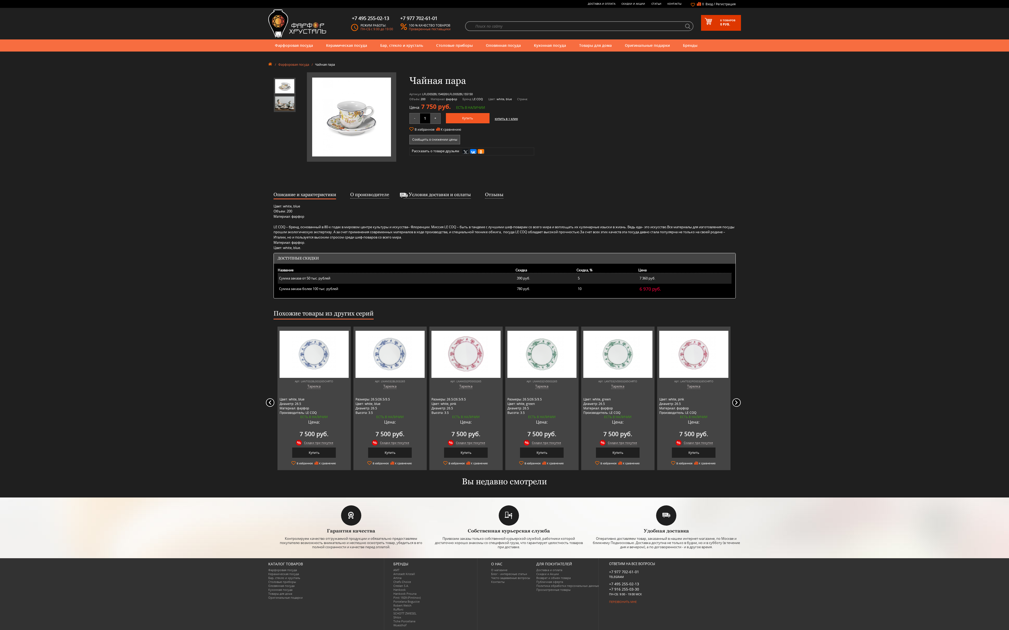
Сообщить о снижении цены (434, 139)
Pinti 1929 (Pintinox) (407, 597)
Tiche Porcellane (404, 621)
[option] (285, 86)
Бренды (690, 45)
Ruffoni (398, 609)
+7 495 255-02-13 (624, 583)
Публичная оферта (549, 582)
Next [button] (736, 402)
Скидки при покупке (318, 443)
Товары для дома (595, 45)
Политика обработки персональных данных (567, 586)
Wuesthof (399, 625)
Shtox (397, 617)
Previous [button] (270, 402)
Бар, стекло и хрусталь (401, 45)
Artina (397, 578)
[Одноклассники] (481, 151)
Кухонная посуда (550, 45)
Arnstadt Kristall (404, 574)
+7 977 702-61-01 (624, 571)
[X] (465, 151)
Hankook (399, 590)
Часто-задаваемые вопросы (510, 578)
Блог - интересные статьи (509, 574)
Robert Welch (402, 605)
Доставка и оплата (601, 4)
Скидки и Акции (633, 4)
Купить (467, 118)
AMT (396, 570)
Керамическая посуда (346, 45)
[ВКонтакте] (473, 151)
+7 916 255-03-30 (624, 589)
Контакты (674, 4)
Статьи (656, 4)
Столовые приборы (454, 45)
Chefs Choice (402, 582)
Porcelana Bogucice (406, 601)
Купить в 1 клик (506, 119)
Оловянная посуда (503, 45)
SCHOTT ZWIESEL (404, 613)
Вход (709, 4)
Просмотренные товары (553, 590)
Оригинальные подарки (647, 45)
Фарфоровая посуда (294, 45)
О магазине (499, 570)
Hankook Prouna (404, 594)
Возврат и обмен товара (553, 578)
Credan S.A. (401, 586)
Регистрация (726, 4)
